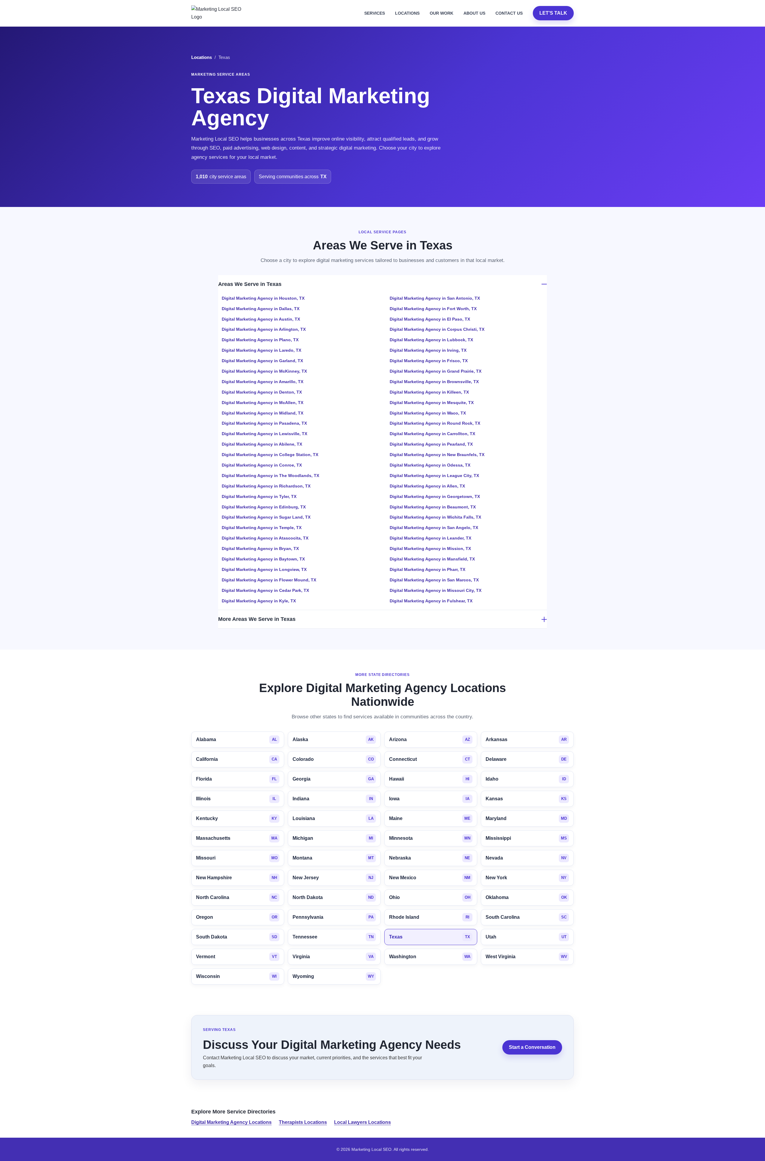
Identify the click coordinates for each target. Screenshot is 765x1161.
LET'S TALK (553, 13)
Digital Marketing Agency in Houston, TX (263, 298)
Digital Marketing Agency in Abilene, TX (262, 444)
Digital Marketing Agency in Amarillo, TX (262, 381)
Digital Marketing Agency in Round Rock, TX (435, 423)
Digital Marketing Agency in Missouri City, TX (435, 590)
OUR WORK (441, 13)
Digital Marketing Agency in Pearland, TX (431, 444)
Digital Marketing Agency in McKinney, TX (264, 371)
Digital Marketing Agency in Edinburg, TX (264, 507)
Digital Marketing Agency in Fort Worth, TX (433, 308)
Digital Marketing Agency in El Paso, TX (430, 319)
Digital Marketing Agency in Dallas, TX (260, 308)
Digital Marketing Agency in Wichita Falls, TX (435, 517)
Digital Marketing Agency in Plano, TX (260, 339)
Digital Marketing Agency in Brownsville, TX (434, 381)
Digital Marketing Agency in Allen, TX (427, 486)
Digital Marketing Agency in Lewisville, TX (264, 433)
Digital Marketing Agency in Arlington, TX (264, 329)
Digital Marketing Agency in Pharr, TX (427, 569)
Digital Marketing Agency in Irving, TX (428, 350)
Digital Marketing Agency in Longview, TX (264, 569)
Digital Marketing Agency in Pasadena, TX (264, 423)
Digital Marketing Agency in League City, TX (434, 475)
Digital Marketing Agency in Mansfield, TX (432, 559)
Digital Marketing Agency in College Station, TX (270, 454)
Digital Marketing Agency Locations (231, 1122)
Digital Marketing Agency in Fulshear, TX (431, 600)
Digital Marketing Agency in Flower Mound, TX (269, 580)
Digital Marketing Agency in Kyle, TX (259, 600)
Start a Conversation (532, 1047)
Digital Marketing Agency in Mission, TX (430, 548)
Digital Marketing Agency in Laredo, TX (261, 350)
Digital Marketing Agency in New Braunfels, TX (437, 454)
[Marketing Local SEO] (218, 13)
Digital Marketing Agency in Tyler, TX (259, 496)
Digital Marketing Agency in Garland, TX (262, 360)
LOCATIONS (407, 13)
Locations (201, 57)
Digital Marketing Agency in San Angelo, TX (434, 527)
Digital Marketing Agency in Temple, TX (262, 527)
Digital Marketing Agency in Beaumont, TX (433, 507)
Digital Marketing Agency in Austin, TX (261, 319)
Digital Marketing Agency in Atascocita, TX (265, 538)
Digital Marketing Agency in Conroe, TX (262, 465)
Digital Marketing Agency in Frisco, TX (429, 360)
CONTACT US (509, 13)
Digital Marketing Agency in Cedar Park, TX (265, 590)
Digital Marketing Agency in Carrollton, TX (432, 433)
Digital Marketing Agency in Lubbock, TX (431, 339)
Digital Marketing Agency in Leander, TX (430, 538)
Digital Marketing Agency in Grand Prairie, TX (435, 371)
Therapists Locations (303, 1122)
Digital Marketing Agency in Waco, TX (428, 413)
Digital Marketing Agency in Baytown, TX (263, 559)
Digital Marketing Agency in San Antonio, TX (435, 298)
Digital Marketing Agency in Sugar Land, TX (266, 517)
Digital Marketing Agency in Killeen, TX (429, 392)
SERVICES (374, 13)
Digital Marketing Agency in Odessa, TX (430, 465)
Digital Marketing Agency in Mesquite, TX (432, 402)
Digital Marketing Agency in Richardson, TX (266, 486)
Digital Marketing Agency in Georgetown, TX (435, 496)
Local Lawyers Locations (362, 1122)
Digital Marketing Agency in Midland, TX (262, 413)
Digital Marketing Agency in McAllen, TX (262, 402)
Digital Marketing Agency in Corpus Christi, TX (437, 329)
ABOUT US (474, 13)
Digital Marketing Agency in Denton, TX (262, 392)
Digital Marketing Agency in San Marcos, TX (434, 580)
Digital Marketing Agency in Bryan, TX (260, 548)
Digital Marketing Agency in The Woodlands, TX (270, 475)
